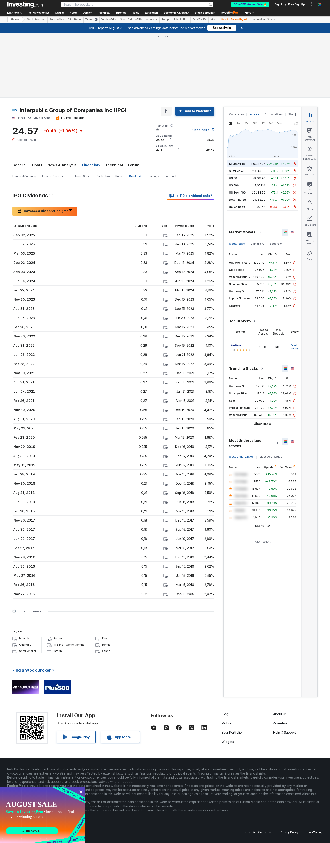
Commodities (274, 114)
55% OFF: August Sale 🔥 (250, 4)
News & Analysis (62, 165)
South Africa (56, 19)
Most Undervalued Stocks (245, 443)
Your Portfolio (232, 732)
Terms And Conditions (258, 832)
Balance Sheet (81, 176)
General (19, 165)
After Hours (74, 19)
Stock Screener (205, 12)
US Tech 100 (237, 192)
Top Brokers (240, 321)
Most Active (237, 243)
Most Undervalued (241, 456)
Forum (133, 165)
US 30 (233, 178)
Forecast (170, 176)
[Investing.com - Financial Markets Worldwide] (25, 4)
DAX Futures (237, 199)
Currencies (236, 114)
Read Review (294, 346)
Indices (254, 114)
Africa (213, 19)
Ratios (119, 176)
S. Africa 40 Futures (242, 171)
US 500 (234, 185)
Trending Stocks (243, 368)
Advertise (280, 723)
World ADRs (108, 19)
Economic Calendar (176, 12)
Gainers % (257, 243)
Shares (15, 19)
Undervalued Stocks (263, 19)
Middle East (181, 19)
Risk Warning (314, 832)
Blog (225, 714)
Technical (114, 165)
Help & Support (284, 732)
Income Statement (54, 176)
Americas (152, 19)
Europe (165, 19)
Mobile (227, 723)
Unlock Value (200, 130)
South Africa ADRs (131, 19)
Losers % (276, 243)
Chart (37, 165)
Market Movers (242, 232)
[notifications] (311, 4)
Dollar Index (237, 207)
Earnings (153, 176)
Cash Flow (103, 176)
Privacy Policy (289, 832)
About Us (280, 714)
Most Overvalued (270, 456)
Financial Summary (24, 176)
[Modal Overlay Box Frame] (42, 815)
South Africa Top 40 (242, 163)
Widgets (228, 742)
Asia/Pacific (199, 19)
